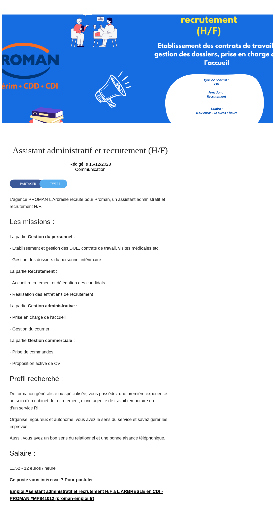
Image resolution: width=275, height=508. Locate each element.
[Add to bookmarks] (156, 184)
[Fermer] (8, 8)
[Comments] (166, 184)
